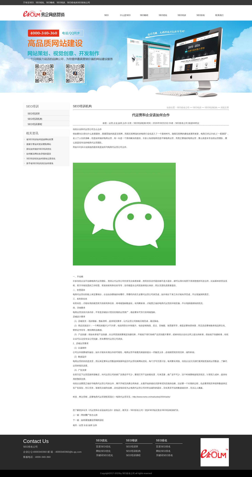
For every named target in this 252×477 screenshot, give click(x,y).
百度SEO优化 (103, 446)
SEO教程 (144, 15)
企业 (86, 425)
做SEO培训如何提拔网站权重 (39, 139)
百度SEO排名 (163, 446)
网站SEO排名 (163, 451)
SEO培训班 (34, 113)
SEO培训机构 (211, 107)
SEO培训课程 (35, 124)
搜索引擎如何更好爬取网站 (38, 144)
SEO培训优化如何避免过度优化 (40, 158)
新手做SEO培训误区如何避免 (39, 163)
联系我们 (219, 15)
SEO (106, 15)
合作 (95, 425)
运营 (81, 425)
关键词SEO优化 (104, 455)
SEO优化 (163, 15)
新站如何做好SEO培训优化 (38, 149)
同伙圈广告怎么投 (89, 415)
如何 (90, 425)
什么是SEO (125, 15)
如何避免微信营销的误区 (92, 420)
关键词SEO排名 (164, 455)
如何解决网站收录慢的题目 (38, 154)
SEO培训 (182, 15)
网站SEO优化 (103, 451)
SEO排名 (200, 15)
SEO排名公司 (183, 107)
